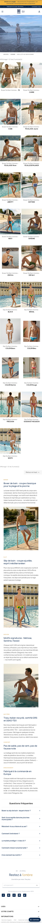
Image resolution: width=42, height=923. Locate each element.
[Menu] (9, 11)
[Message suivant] (28, 6)
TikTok (24, 895)
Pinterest (14, 895)
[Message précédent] (4, 6)
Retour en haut (33, 472)
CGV (15, 920)
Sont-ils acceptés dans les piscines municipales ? (15, 818)
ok (37, 885)
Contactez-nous (36, 6)
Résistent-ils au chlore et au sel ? (14, 826)
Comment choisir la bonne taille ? (14, 848)
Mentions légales (7, 920)
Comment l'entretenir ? (11, 834)
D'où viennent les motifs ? (11, 855)
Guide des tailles (23, 920)
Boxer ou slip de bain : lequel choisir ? (16, 811)
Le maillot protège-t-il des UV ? (14, 841)
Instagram (19, 895)
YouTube (8, 895)
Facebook (3, 895)
